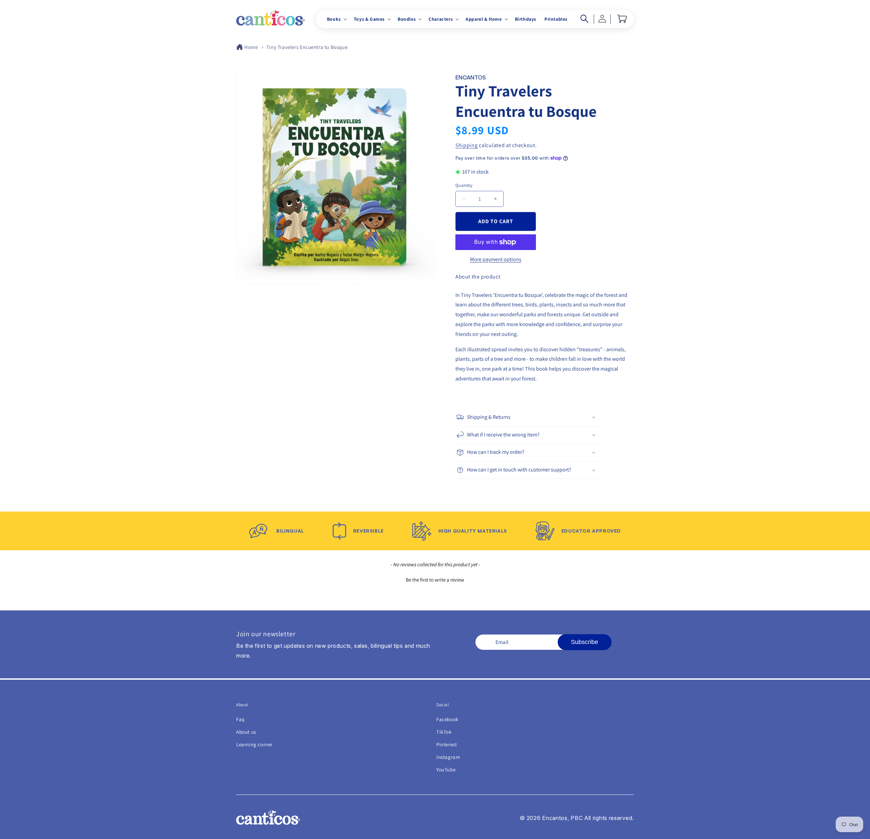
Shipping (466, 145)
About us (246, 732)
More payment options (495, 259)
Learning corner (254, 744)
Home (251, 47)
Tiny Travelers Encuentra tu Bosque (306, 47)
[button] (336, 19)
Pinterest (446, 744)
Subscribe (584, 642)
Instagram (448, 757)
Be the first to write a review (435, 579)
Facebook (447, 719)
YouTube (445, 769)
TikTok (444, 732)
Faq (240, 719)
